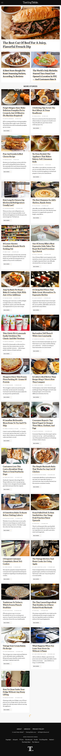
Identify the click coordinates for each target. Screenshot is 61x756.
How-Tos (26, 91)
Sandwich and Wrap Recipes (21, 137)
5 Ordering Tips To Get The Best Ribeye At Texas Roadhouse (43, 110)
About (19, 729)
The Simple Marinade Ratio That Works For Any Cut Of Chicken (43, 469)
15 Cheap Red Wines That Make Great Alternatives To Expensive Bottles (44, 292)
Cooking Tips (25, 273)
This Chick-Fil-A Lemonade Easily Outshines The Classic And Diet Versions (14, 336)
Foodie (36, 739)
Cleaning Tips (25, 672)
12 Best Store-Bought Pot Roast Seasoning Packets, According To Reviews (14, 73)
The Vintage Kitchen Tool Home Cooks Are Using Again (43, 561)
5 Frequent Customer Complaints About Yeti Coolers (12, 561)
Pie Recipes (26, 629)
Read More (6, 130)
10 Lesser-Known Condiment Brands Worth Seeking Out (14, 246)
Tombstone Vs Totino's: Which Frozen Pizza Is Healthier (13, 605)
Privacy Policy (38, 729)
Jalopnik (15, 739)
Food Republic (43, 739)
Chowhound (28, 739)
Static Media (19, 732)
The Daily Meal (26, 742)
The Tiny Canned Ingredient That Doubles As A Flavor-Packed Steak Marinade (44, 605)
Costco (27, 450)
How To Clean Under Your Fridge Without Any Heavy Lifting (14, 692)
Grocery (26, 360)
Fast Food (55, 227)
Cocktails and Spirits (52, 316)
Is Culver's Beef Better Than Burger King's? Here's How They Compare (44, 379)
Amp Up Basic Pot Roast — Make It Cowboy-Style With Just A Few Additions (14, 292)
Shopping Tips (25, 53)
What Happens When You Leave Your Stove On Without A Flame (43, 648)
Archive (27, 729)
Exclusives (56, 8)
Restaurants (55, 53)
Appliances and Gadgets (51, 137)
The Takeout (35, 742)
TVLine (21, 739)
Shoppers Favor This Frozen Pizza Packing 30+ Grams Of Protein (15, 379)
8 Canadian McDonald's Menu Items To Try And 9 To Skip (14, 423)
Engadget (8, 739)
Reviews (26, 403)
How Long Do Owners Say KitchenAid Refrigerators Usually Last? (14, 202)
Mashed (51, 739)
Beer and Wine (54, 273)
